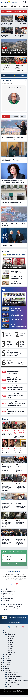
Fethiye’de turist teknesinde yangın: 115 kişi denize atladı (14, 224)
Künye (7, 666)
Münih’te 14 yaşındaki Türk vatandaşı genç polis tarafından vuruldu (10, 344)
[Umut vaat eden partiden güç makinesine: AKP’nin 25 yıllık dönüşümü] (14, 127)
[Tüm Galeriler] (25, 251)
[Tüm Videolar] (25, 290)
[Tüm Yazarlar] (25, 80)
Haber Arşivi (6, 600)
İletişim (7, 668)
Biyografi (8, 662)
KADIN (10, 650)
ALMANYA (22, 6)
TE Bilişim (17, 622)
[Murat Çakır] (14, 98)
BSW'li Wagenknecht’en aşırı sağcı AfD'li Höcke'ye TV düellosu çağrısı (16, 363)
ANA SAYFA (6, 6)
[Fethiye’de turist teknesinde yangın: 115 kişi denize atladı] (14, 214)
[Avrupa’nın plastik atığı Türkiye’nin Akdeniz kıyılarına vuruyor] (7, 515)
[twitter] (15, 627)
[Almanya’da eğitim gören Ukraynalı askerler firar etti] (20, 515)
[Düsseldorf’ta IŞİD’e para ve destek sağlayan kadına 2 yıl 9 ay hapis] (14, 149)
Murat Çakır (14, 106)
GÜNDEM (14, 6)
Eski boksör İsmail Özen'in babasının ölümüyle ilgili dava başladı (23, 335)
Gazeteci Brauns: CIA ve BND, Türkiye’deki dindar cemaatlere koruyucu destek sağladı (9, 335)
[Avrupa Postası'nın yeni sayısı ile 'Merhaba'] (5, 272)
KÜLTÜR (10, 646)
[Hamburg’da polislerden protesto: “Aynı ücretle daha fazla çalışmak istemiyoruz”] (7, 478)
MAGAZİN (5, 610)
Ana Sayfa (8, 631)
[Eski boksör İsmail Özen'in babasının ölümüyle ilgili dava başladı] (20, 478)
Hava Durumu (6, 589)
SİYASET (6, 116)
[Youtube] (17, 583)
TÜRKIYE (11, 606)
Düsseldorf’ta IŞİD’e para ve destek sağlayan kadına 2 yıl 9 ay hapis (11, 159)
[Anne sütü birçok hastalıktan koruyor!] (5, 282)
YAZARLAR (11, 652)
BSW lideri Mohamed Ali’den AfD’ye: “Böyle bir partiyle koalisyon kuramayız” (13, 181)
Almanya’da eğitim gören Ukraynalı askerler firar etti (20, 524)
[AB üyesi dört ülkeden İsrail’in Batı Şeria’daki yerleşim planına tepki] (7, 532)
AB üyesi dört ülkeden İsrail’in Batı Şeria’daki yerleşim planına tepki (7, 541)
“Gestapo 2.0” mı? (7, 245)
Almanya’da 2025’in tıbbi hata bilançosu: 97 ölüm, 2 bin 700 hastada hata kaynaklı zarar (16, 403)
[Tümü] (25, 419)
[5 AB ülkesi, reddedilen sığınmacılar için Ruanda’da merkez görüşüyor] (20, 459)
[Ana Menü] (25, 2)
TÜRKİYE (10, 642)
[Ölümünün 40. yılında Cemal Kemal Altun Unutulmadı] (5, 277)
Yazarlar (7, 658)
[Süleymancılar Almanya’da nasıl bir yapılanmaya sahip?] (14, 192)
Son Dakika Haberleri (8, 598)
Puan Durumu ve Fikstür (9, 595)
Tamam (3, 694)
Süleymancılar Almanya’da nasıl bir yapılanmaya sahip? (11, 202)
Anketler (7, 664)
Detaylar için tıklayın (14, 564)
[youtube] (22, 627)
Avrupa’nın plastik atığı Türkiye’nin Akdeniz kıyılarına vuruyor (6, 524)
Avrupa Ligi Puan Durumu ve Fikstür (18, 680)
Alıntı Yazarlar (7, 83)
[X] (14, 583)
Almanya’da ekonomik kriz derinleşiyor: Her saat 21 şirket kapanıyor (15, 411)
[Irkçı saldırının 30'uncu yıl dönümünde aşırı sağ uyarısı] (5, 325)
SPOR (22, 116)
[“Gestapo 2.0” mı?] (14, 235)
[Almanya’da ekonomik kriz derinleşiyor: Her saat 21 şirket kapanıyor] (20, 496)
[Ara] (23, 2)
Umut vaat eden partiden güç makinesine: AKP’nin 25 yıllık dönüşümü (13, 138)
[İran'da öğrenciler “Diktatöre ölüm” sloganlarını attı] (5, 309)
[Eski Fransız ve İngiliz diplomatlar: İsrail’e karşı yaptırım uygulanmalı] (7, 459)
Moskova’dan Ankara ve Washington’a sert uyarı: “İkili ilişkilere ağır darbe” (14, 353)
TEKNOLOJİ (14, 116)
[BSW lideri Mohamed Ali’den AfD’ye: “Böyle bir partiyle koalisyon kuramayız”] (14, 171)
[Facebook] (11, 583)
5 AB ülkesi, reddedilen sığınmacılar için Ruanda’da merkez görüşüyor (14, 379)
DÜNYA (8, 350)
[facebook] (8, 627)
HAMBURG (12, 604)
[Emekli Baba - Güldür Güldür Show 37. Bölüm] (5, 320)
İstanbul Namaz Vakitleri (9, 591)
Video (7, 656)
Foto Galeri (8, 654)
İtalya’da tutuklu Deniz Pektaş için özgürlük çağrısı (22, 344)
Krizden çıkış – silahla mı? (14, 87)
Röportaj (8, 660)
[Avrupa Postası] (9, 2)
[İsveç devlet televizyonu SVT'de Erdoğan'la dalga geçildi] (5, 314)
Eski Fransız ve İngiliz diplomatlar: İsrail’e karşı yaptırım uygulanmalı (14, 371)
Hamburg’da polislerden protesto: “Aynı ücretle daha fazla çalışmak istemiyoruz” (15, 387)
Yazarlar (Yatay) (8, 80)
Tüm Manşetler (6, 596)
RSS (5, 617)
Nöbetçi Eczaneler (7, 588)
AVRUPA (22, 341)
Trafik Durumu (6, 593)
